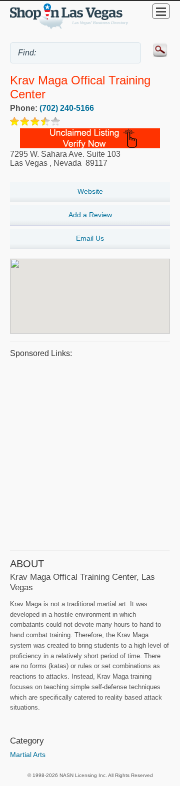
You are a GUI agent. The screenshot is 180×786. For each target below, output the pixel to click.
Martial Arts (28, 755)
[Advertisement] (90, 453)
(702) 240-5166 (67, 108)
